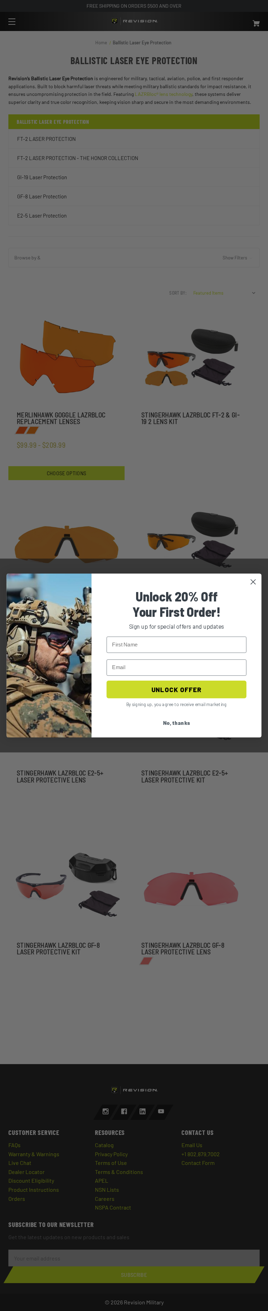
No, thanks (176, 723)
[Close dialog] (253, 582)
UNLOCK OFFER (176, 689)
